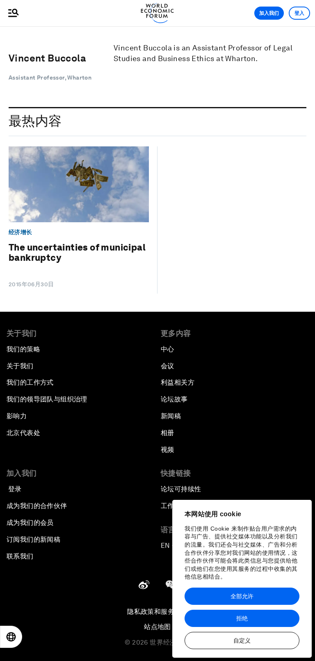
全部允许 (242, 596)
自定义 (242, 640)
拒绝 (242, 618)
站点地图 (157, 627)
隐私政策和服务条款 (157, 611)
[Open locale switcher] (11, 636)
